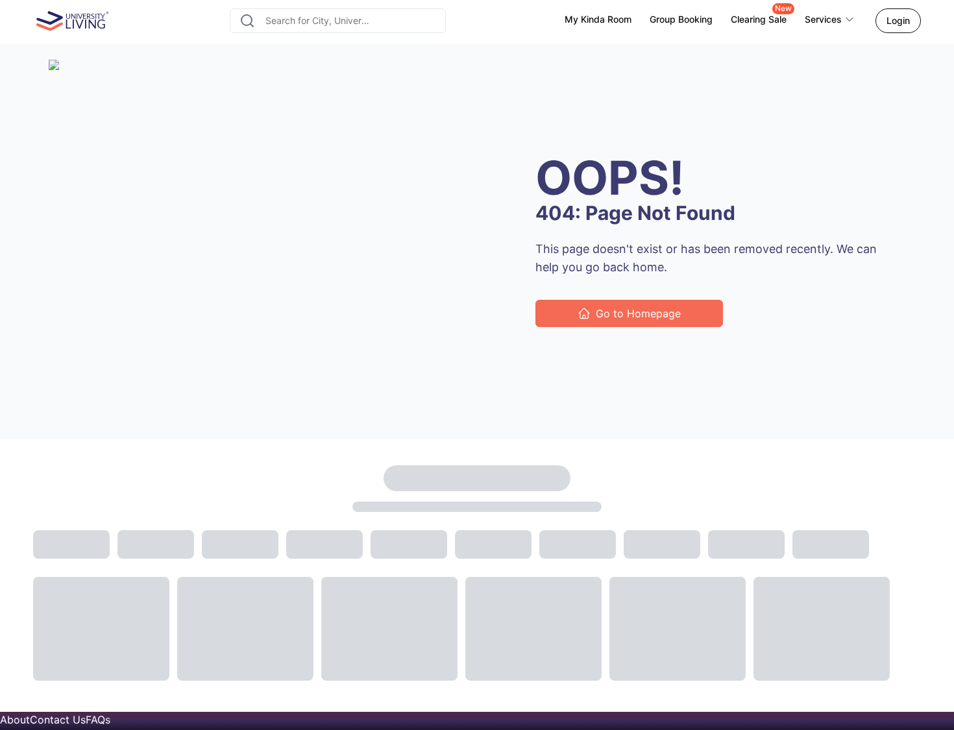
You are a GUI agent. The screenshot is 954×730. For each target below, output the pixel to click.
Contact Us (58, 719)
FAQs (98, 719)
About (15, 719)
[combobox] (337, 20)
